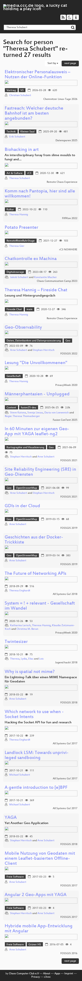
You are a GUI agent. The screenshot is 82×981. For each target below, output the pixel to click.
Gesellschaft (14, 376)
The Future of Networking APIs (35, 573)
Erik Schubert (17, 136)
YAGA (11, 817)
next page (70, 63)
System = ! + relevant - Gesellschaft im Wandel (40, 606)
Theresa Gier (16, 246)
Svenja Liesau (35, 412)
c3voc (47, 977)
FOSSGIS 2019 (68, 528)
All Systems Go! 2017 (65, 743)
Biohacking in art (22, 150)
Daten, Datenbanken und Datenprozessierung (34, 340)
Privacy (35, 977)
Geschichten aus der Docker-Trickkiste (34, 540)
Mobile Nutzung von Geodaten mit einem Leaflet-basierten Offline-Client (40, 858)
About (46, 973)
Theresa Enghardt (19, 590)
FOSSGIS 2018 (68, 702)
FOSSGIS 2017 (68, 885)
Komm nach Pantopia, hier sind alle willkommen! (40, 194)
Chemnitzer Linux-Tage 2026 (60, 99)
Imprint (68, 973)
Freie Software (15, 876)
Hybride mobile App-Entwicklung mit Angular (39, 929)
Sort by (52, 63)
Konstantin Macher (45, 277)
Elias (30, 658)
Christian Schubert (20, 95)
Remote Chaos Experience (62, 182)
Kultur (10, 209)
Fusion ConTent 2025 (65, 420)
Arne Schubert (18, 350)
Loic (41, 658)
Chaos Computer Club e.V (24, 973)
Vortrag (11, 90)
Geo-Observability (23, 327)
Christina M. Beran (27, 629)
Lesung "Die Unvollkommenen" (36, 363)
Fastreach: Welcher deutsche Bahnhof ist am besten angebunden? (34, 113)
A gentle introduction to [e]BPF (36, 787)
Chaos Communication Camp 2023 (57, 281)
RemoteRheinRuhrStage (21, 240)
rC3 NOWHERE (68, 249)
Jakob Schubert (19, 277)
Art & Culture (14, 173)
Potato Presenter (21, 227)
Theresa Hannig (18, 214)
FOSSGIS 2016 (68, 953)
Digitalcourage (15, 272)
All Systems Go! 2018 (65, 594)
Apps (57, 973)
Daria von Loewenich (56, 412)
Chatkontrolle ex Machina (31, 259)
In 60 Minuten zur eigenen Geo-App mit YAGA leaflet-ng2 (37, 432)
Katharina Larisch (20, 625)
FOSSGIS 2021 (68, 460)
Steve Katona (18, 412)
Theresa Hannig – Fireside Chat (36, 290)
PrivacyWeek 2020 (66, 385)
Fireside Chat (14, 309)
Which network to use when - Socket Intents (34, 714)
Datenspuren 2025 (66, 140)
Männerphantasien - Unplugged (37, 394)
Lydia (24, 658)
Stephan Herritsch (43, 350)
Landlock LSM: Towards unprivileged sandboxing (37, 755)
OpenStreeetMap (26, 488)
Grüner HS (34, 944)
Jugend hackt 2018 (66, 662)
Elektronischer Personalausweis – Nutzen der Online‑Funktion (37, 75)
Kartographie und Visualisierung (25, 447)
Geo (67, 340)
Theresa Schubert (19, 178)
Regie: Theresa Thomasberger (22, 416)
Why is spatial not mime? (30, 672)
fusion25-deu (28, 407)
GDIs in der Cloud (22, 506)
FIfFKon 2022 (69, 218)
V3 (22, 90)
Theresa (15, 658)
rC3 (29, 173)
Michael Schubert (19, 774)
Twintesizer (16, 642)
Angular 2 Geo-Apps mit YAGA (35, 895)
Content (11, 407)
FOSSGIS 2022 (68, 353)
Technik (11, 131)
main (29, 309)
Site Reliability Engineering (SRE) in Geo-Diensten (40, 472)
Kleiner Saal (27, 131)
